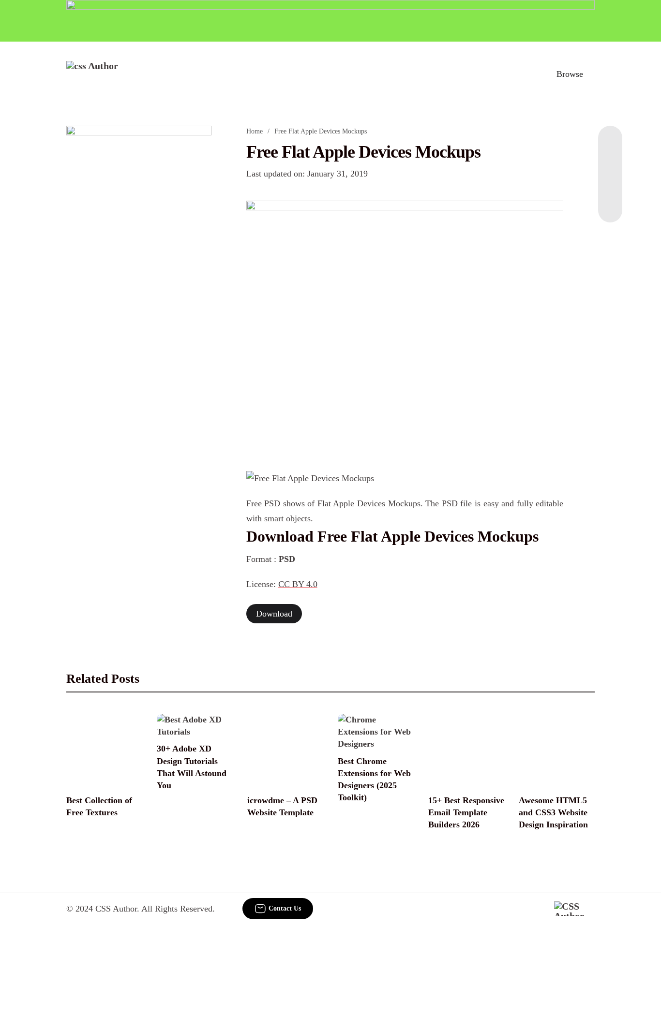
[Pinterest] (610, 184)
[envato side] (138, 270)
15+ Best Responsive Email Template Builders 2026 (466, 812)
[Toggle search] (527, 74)
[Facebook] (610, 145)
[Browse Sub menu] (591, 74)
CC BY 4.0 (297, 584)
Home (254, 131)
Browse (569, 74)
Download (274, 613)
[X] (610, 203)
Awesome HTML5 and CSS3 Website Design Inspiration (553, 812)
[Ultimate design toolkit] (405, 325)
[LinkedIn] (610, 164)
